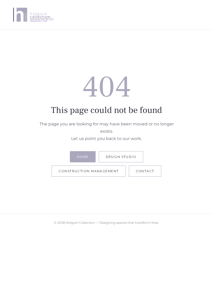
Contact (145, 171)
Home (83, 157)
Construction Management (88, 171)
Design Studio (121, 157)
